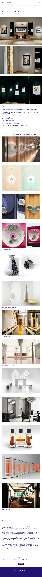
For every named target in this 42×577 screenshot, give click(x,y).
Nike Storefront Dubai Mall (6, 480)
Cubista (3, 278)
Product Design (33, 134)
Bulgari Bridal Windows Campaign (7, 191)
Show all (7, 134)
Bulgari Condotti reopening (6, 249)
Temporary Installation (26, 134)
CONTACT (21, 563)
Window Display (12, 134)
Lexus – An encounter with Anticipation (8, 365)
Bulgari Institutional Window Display (7, 220)
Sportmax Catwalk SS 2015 (6, 336)
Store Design (18, 134)
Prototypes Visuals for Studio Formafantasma (9, 307)
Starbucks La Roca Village (6, 509)
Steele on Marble (4, 394)
